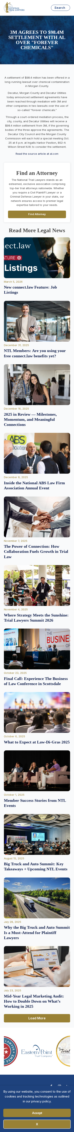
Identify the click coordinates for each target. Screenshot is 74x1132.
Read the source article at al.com (37, 153)
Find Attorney (37, 214)
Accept (37, 1113)
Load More (37, 1018)
